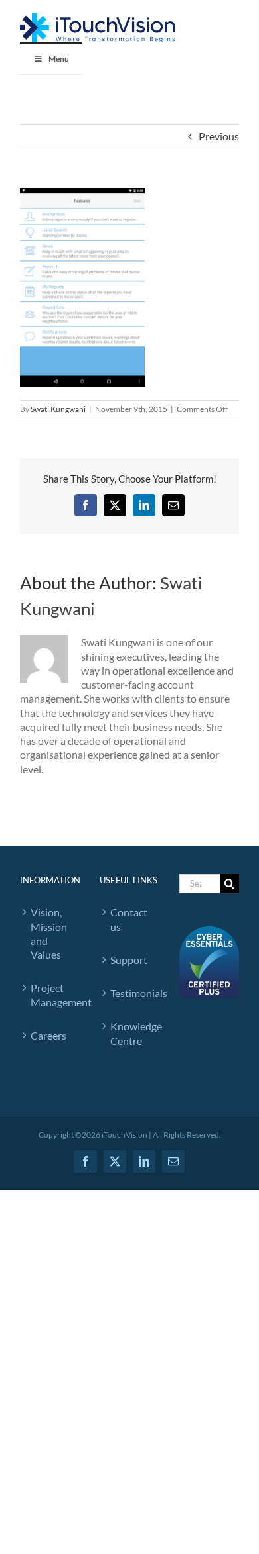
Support (128, 959)
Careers (48, 1035)
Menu (58, 59)
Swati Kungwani (58, 409)
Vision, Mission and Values (49, 933)
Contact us (128, 919)
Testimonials (131, 993)
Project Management (52, 994)
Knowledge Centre (131, 1033)
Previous (219, 136)
